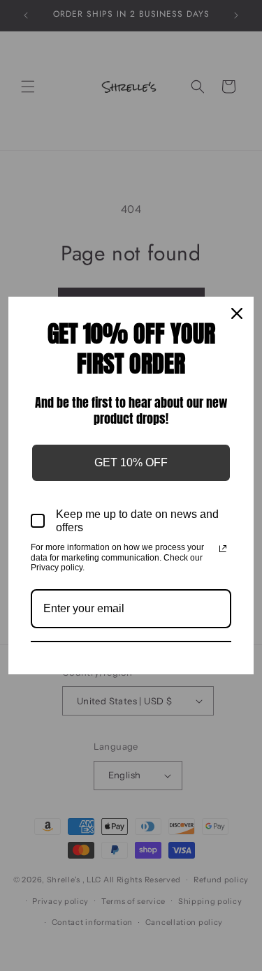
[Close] (237, 313)
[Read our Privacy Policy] (222, 548)
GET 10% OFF (131, 462)
